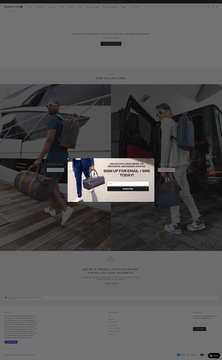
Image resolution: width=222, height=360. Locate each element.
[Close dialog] (152, 160)
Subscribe (128, 189)
